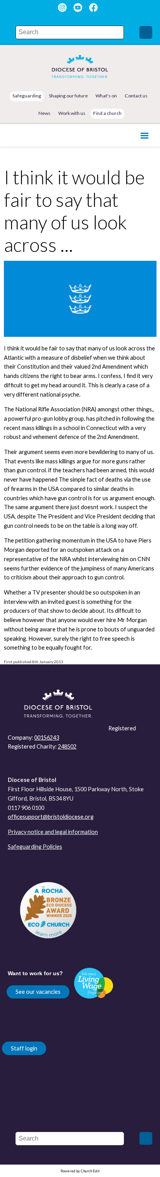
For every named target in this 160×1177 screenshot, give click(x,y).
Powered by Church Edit (80, 1171)
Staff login (24, 1048)
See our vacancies (38, 991)
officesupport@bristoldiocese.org (51, 816)
